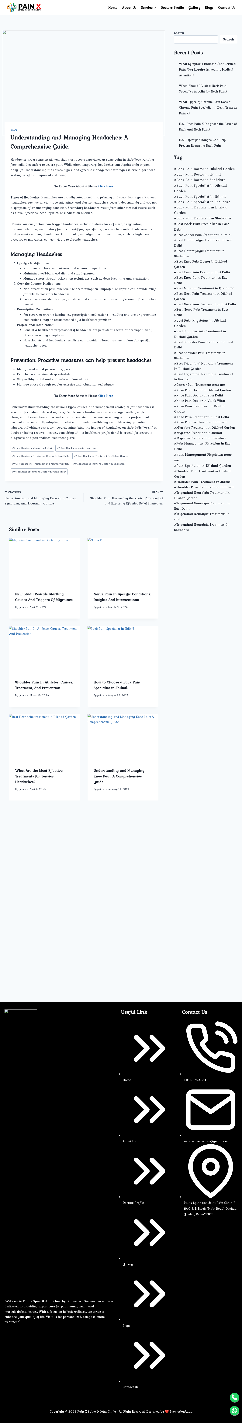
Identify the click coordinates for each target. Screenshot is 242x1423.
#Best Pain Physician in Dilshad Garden (200, 323)
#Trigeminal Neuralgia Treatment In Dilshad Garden (202, 495)
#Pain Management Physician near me (203, 457)
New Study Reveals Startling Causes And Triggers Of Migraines (44, 596)
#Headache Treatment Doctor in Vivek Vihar (39, 471)
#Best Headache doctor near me (76, 448)
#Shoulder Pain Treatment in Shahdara (204, 487)
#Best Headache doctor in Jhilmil (32, 448)
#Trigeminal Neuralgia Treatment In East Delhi (202, 506)
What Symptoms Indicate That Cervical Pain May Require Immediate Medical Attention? (207, 69)
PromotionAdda (181, 1411)
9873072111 (198, 1079)
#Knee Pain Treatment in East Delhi (201, 416)
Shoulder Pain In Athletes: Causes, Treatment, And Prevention (44, 685)
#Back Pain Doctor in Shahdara (200, 179)
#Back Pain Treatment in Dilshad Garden (200, 210)
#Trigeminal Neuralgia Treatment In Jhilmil (202, 516)
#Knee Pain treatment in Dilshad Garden (200, 409)
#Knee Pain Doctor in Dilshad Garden (202, 390)
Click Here (105, 186)
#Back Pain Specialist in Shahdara (202, 201)
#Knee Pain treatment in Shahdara (200, 422)
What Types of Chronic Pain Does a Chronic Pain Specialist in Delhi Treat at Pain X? (208, 107)
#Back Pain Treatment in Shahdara (202, 218)
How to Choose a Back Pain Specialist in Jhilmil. (117, 685)
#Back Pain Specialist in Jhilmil (200, 196)
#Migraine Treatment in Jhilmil (198, 432)
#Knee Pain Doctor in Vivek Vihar (199, 400)
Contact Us (226, 7)
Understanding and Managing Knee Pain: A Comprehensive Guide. (119, 776)
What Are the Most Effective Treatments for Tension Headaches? (39, 776)
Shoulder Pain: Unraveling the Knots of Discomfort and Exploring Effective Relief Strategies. (126, 498)
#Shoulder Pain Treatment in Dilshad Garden (202, 474)
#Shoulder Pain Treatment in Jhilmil (202, 481)
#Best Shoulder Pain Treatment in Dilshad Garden (200, 334)
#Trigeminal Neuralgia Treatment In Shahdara (202, 527)
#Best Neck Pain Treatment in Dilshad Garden (203, 296)
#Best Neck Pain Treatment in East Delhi (205, 304)
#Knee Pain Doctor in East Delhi (198, 395)
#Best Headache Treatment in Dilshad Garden (101, 456)
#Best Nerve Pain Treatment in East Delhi (201, 312)
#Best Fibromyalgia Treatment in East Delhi (203, 243)
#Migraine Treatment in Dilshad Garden (204, 427)
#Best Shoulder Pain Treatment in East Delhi (203, 345)
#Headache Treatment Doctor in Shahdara (98, 464)
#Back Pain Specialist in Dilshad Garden (200, 188)
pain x (22, 607)
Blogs (209, 7)
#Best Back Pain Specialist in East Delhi (201, 226)
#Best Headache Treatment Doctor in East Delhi (40, 456)
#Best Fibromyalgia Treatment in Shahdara (199, 253)
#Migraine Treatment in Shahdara (200, 438)
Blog (14, 129)
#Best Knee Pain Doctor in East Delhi (202, 272)
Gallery (194, 7)
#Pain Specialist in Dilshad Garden (202, 465)
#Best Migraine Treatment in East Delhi (204, 288)
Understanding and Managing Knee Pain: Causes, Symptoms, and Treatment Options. (41, 498)
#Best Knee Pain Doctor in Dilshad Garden (200, 264)
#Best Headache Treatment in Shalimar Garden (40, 464)
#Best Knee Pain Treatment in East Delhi (201, 280)
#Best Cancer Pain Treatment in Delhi (202, 234)
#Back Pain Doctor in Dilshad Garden (204, 168)
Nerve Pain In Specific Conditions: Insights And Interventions (122, 596)
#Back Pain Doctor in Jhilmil (197, 174)
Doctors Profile (172, 7)
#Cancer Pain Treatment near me (199, 384)
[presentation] (44, 561)
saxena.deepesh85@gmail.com (206, 1141)
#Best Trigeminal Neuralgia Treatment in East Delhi (203, 376)
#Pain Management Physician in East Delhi (202, 446)
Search (179, 32)
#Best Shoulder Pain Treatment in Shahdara (199, 355)
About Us (129, 7)
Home (112, 7)
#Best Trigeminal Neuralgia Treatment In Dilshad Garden (203, 366)
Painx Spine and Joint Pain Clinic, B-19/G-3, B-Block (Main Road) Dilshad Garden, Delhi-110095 (210, 1208)
